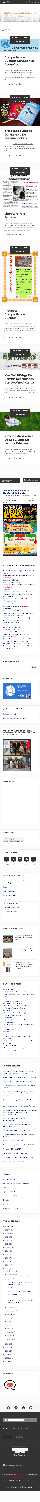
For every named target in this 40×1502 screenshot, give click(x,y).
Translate (19, 842)
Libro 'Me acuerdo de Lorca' (13, 615)
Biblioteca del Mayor (10, 580)
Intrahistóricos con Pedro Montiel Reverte (19, 1106)
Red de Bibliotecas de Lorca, (25, 228)
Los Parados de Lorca (11, 903)
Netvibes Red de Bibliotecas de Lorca (16, 1131)
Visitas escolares (9, 648)
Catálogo (6, 1188)
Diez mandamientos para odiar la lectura (19, 1020)
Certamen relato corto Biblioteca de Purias (19, 585)
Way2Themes (21, 1475)
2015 (7, 1265)
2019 (7, 1251)
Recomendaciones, (25, 148)
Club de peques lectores (13, 1015)
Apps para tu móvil (10, 1196)
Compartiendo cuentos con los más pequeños (19, 60)
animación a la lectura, (11, 75)
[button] (6, 2)
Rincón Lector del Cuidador (13, 644)
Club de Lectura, (15, 451)
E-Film (5, 1204)
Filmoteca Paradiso (9, 601)
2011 (7, 1351)
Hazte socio (21, 592)
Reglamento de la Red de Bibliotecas (16, 1184)
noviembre (11, 1274)
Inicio (7, 1487)
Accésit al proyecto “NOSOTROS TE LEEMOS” (20, 1077)
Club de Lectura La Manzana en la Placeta (18, 1082)
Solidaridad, (30, 393)
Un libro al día (9, 1034)
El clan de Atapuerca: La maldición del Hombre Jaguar (25, 950)
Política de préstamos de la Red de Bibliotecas (20, 639)
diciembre (11, 1271)
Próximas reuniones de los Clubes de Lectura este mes (18, 439)
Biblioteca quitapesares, (17, 390)
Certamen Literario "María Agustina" (17, 1013)
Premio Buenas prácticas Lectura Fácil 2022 (19, 1145)
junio (9, 1321)
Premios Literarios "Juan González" (16, 1048)
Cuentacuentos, (9, 77)
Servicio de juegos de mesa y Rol (15, 646)
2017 (7, 1258)
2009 (7, 1358)
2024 (7, 1233)
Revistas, (18, 230)
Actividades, (29, 72)
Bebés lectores (9, 999)
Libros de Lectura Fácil (11, 622)
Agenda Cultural (9, 1192)
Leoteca (7, 1032)
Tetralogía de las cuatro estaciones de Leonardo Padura (23, 937)
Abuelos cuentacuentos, (17, 72)
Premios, (31, 225)
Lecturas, (23, 451)
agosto (10, 1314)
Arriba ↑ (30, 1487)
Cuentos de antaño (10, 714)
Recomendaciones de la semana (14, 718)
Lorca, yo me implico (10, 625)
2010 (7, 1354)
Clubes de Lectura (9, 592)
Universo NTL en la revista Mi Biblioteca (18, 1157)
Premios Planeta (10, 1050)
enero (9, 1339)
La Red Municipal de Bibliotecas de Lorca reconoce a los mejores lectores (18, 1072)
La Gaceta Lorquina (10, 895)
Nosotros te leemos (10, 1208)
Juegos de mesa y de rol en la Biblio (16, 613)
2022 (7, 1240)
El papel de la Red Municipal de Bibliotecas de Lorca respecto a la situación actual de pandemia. (19, 1094)
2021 (7, 1244)
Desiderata (8, 1017)
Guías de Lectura (9, 604)
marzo (9, 1332)
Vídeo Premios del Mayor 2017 (14, 1161)
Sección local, (25, 230)
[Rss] (33, 859)
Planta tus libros (10, 1046)
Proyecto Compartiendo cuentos (14, 314)
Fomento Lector (10, 1022)
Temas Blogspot (20, 1477)
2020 (7, 1247)
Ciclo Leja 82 (7, 589)
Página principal (9, 1179)
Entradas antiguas (31, 480)
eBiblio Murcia (8, 596)
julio (9, 1318)
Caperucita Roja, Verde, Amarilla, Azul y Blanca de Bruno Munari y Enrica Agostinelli (23, 966)
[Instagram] (20, 859)
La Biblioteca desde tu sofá (13, 606)
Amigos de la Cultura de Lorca (15, 992)
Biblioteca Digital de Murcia (14, 1003)
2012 (7, 1347)
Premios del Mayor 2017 (12, 1149)
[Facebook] (6, 859)
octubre (10, 1307)
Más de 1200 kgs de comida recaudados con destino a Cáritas (19, 378)
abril (9, 1328)
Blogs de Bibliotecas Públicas (14, 1008)
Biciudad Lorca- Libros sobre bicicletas (18, 1006)
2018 (7, 1254)
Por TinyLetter (20, 1455)
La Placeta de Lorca (10, 912)
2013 (7, 1344)
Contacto (14, 1487)
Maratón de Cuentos (10, 627)
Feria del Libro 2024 (10, 611)
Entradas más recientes (6, 481)
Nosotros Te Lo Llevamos (12, 632)
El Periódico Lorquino (11, 908)
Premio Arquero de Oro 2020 (14, 1141)
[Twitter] (13, 859)
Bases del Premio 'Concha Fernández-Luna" (19, 575)
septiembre (11, 1311)
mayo (9, 1325)
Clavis (5, 887)
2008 (7, 1361)
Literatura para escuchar (14, 215)
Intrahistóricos (9, 1029)
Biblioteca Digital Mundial (13, 1001)
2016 (7, 1261)
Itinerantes (7, 608)
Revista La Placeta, (10, 230)
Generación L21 (8, 899)
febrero (10, 1335)
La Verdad (6, 916)
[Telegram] (26, 859)
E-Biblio (6, 1200)
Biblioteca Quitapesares (11, 582)
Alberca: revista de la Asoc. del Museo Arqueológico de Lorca (17, 882)
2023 (19, 627)
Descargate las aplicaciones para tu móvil (18, 594)
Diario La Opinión (9, 891)
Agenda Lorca (9, 989)
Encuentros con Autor (11, 599)
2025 (7, 1230)
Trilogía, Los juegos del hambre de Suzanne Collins (18, 134)
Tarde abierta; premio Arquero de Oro (17, 1153)
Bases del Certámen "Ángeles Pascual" (17, 571)
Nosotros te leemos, (16, 225)
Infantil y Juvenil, (20, 77)
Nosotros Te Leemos (11, 630)
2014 (7, 1268)
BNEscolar (7, 1010)
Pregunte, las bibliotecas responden (16, 641)
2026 (7, 1226)
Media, (11, 148)
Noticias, (27, 77)
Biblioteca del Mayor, (16, 328)
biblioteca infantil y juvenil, (27, 75)
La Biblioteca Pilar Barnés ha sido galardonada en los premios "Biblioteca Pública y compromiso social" (20, 1112)
